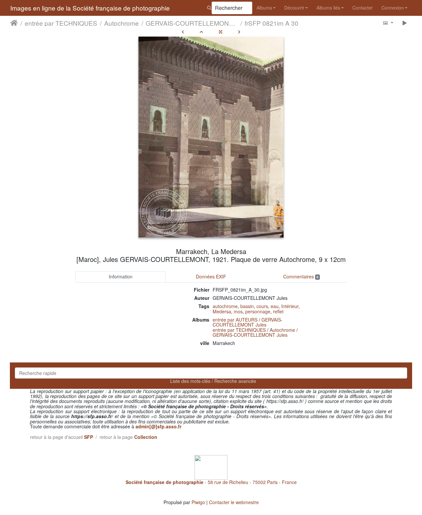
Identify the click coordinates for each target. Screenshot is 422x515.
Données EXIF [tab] (211, 276)
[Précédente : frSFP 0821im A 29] (183, 31)
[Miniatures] (201, 31)
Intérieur (289, 306)
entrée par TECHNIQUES (61, 22)
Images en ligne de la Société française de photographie (90, 7)
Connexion (392, 7)
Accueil (14, 22)
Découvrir (294, 7)
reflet (278, 311)
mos (238, 311)
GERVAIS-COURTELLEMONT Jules (192, 22)
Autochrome (121, 22)
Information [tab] (121, 276)
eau (275, 306)
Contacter (362, 7)
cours (262, 306)
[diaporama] (405, 22)
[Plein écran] (220, 31)
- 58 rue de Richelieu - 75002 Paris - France (211, 482)
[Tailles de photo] (388, 22)
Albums (264, 7)
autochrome (225, 306)
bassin (247, 306)
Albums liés (328, 7)
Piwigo (198, 502)
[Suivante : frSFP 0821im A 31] (239, 31)
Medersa (222, 311)
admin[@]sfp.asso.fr (158, 426)
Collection (145, 437)
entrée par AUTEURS (235, 319)
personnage (257, 311)
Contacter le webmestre (234, 502)
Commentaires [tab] (300, 276)
